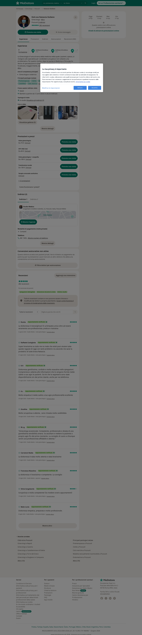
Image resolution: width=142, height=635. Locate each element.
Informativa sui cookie (82, 82)
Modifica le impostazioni (51, 88)
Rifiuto (80, 88)
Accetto (94, 88)
